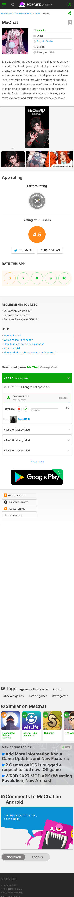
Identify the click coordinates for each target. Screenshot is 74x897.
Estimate (25, 250)
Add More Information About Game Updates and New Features (35, 756)
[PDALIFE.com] (30, 4)
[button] (38, 159)
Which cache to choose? (18, 339)
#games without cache (34, 689)
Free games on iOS (12, 892)
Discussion (13, 857)
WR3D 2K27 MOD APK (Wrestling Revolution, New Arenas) (37, 778)
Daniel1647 (24, 419)
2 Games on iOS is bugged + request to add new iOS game (32, 767)
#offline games (38, 696)
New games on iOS (12, 889)
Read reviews (50, 250)
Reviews (37, 857)
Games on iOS (10, 885)
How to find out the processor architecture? (30, 352)
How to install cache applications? (24, 344)
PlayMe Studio (45, 41)
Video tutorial (12, 348)
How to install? (12, 335)
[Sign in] (69, 5)
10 (64, 278)
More (67, 747)
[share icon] (69, 13)
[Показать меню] (4, 4)
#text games (60, 696)
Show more (37, 461)
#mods (57, 689)
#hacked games (13, 696)
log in (16, 818)
